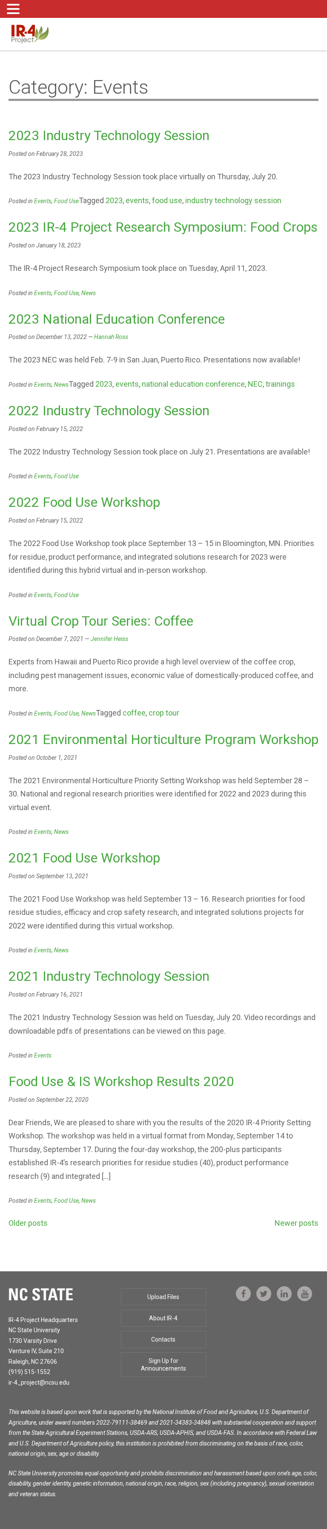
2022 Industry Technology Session (109, 410)
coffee (134, 712)
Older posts (28, 1223)
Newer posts (296, 1223)
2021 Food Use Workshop (84, 858)
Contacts (163, 1339)
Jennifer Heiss (109, 638)
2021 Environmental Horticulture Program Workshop (163, 739)
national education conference (193, 383)
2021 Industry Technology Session (109, 976)
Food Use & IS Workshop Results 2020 (121, 1081)
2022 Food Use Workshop (84, 502)
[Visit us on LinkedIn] (284, 1294)
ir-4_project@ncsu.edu (39, 1382)
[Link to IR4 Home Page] (30, 33)
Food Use (66, 201)
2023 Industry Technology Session (109, 135)
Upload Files (163, 1296)
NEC (255, 383)
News (88, 293)
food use (167, 200)
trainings (280, 383)
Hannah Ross (111, 336)
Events (43, 201)
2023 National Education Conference (117, 319)
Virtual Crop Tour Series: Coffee (101, 621)
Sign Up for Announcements (163, 1364)
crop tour (164, 712)
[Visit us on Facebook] (243, 1294)
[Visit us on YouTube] (304, 1294)
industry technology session (233, 200)
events (137, 200)
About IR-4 (163, 1318)
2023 (114, 200)
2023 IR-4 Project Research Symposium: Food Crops (163, 227)
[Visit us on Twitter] (263, 1294)
